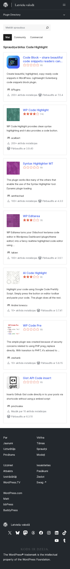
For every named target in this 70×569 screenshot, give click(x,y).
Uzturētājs (9, 449)
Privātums (9, 454)
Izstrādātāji (10, 476)
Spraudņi (42, 449)
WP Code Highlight (36, 110)
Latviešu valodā (20, 524)
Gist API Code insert (37, 378)
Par (5, 437)
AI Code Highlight (35, 273)
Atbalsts (8, 471)
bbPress (8, 504)
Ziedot (40, 476)
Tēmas (41, 443)
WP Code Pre (32, 325)
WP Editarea (31, 216)
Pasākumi (42, 471)
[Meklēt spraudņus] (47, 27)
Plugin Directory (12, 14)
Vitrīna (40, 437)
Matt (6, 498)
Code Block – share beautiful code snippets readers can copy (43, 59)
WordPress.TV (11, 482)
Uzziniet (8, 465)
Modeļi (41, 454)
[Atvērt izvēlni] (65, 5)
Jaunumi (8, 443)
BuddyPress (10, 510)
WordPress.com (12, 493)
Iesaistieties (44, 465)
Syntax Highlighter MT (38, 163)
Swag (42, 482)
